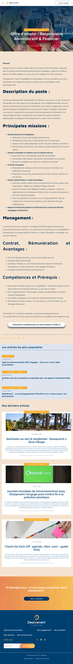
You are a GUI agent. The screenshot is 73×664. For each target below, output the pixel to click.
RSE (8, 356)
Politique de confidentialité (42, 658)
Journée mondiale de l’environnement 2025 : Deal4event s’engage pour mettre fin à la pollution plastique (36, 494)
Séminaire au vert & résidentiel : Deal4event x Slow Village (36, 440)
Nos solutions (9, 635)
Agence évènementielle (13, 630)
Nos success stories (24, 635)
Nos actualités (59, 630)
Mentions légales (28, 658)
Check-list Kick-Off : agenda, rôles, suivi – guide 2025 (36, 548)
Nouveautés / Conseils (36, 30)
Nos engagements (44, 630)
